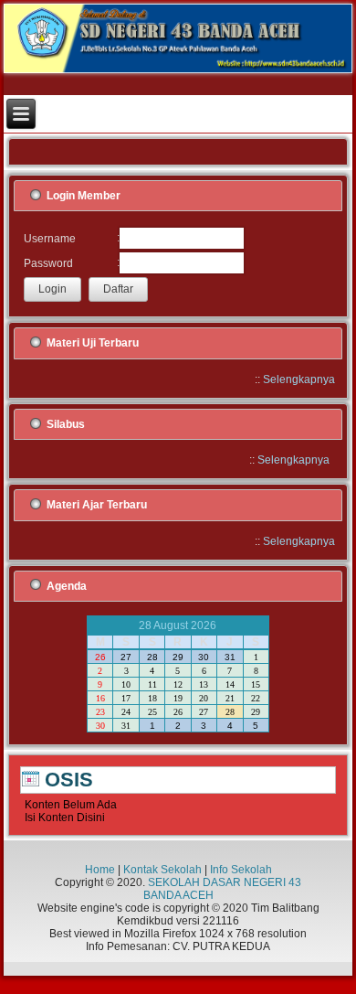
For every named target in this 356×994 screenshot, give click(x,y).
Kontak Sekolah (162, 869)
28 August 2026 (177, 625)
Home (100, 869)
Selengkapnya (299, 379)
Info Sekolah (241, 869)
